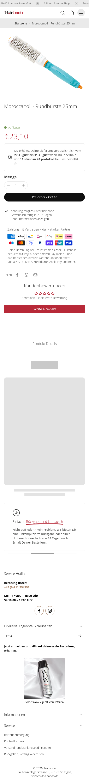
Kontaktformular (14, 741)
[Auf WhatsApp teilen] (26, 274)
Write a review (45, 309)
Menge (10, 176)
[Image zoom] (44, 61)
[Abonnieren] (80, 636)
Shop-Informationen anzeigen (30, 219)
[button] (44, 197)
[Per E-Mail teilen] (35, 274)
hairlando (50, 768)
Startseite (20, 23)
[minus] (8, 185)
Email (9, 636)
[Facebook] (39, 610)
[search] (62, 12)
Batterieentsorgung (16, 735)
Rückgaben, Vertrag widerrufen (24, 754)
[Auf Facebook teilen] (17, 274)
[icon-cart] (71, 12)
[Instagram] (49, 610)
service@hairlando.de (45, 776)
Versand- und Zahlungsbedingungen (27, 748)
